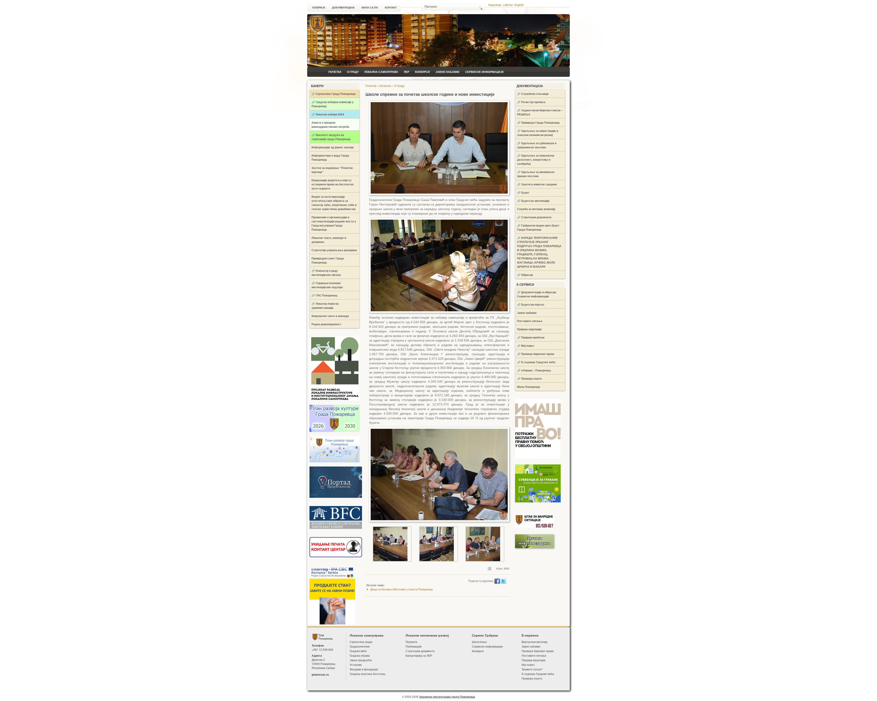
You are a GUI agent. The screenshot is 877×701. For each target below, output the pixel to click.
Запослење (479, 642)
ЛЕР (406, 72)
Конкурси (422, 72)
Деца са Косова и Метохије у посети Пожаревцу (401, 589)
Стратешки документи (420, 651)
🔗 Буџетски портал (530, 304)
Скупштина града (361, 642)
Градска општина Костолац (367, 674)
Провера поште (532, 678)
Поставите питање (529, 321)
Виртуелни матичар (534, 642)
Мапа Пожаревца (528, 387)
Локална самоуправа (381, 72)
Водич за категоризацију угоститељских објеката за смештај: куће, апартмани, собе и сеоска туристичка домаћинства (334, 203)
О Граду (353, 72)
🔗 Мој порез (525, 346)
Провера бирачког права (538, 651)
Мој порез (528, 664)
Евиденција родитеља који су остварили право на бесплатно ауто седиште (333, 184)
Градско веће (358, 651)
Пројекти (411, 642)
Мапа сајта (370, 7)
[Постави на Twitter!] (503, 581)
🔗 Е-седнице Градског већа (536, 362)
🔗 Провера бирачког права (535, 354)
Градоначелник (360, 646)
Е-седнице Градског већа (538, 674)
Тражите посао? (532, 669)
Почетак (334, 72)
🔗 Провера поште (529, 378)
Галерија (318, 7)
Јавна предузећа (361, 660)
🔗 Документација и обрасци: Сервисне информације (537, 294)
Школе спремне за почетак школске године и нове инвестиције (429, 94)
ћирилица (495, 5)
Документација (343, 7)
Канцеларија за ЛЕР (419, 655)
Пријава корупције (529, 329)
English (519, 5)
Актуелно (385, 86)
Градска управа (360, 655)
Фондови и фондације (364, 669)
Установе (356, 664)
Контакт (391, 7)
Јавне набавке (448, 72)
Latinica (508, 5)
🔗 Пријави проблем (530, 337)
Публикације (414, 646)
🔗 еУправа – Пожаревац (534, 370)
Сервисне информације (484, 72)
